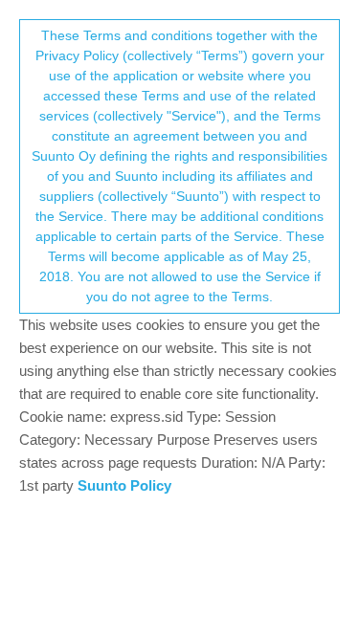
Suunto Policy (124, 485)
